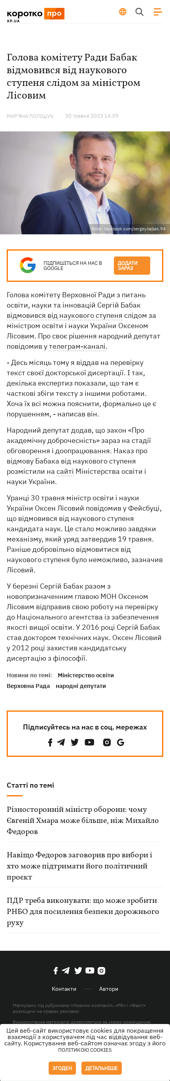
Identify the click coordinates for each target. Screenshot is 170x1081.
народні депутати (81, 686)
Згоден (62, 1068)
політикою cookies (85, 1050)
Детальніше (101, 1068)
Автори (108, 988)
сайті (65, 471)
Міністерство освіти (86, 675)
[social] (50, 742)
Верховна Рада (28, 686)
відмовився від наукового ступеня (65, 315)
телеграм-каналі (77, 346)
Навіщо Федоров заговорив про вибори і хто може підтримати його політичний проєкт (79, 866)
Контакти (64, 988)
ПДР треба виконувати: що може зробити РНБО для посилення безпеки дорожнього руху (83, 912)
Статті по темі (30, 785)
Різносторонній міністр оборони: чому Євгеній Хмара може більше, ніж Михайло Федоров (83, 821)
